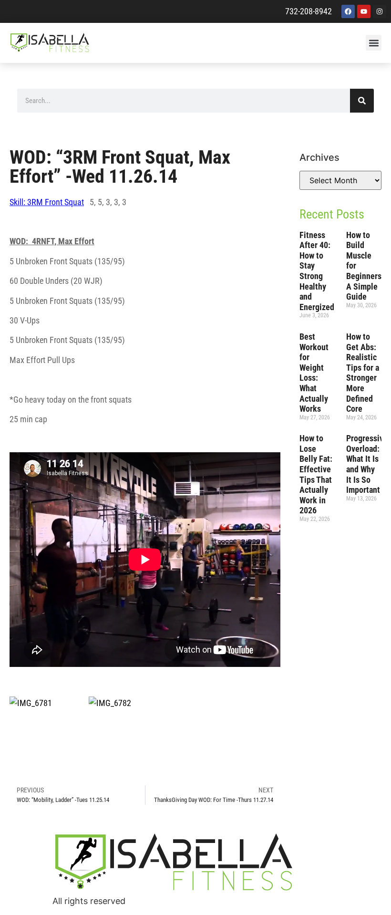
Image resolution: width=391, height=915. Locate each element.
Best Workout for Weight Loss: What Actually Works (314, 373)
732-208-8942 (308, 11)
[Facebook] (348, 11)
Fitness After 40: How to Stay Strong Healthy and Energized (316, 271)
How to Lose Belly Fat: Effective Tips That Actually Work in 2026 (315, 474)
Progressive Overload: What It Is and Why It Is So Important (367, 464)
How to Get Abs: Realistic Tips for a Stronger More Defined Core (362, 373)
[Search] (362, 101)
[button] (373, 43)
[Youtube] (363, 11)
